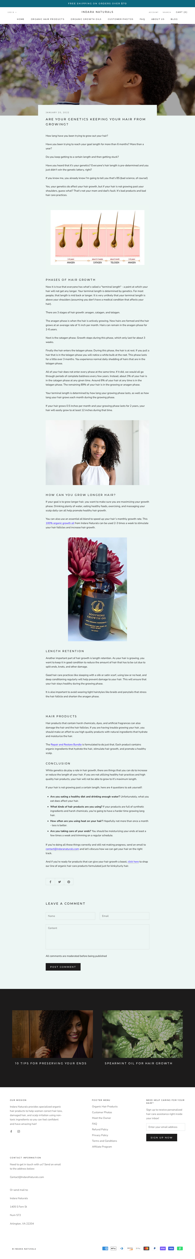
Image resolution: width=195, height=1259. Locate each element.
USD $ (11, 12)
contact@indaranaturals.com (62, 849)
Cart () (181, 12)
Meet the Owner (101, 1118)
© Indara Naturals (24, 1249)
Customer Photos (120, 19)
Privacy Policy (100, 1135)
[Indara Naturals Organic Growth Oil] (97, 589)
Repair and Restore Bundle (66, 744)
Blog (174, 19)
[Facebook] (11, 1131)
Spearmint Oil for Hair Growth (139, 1063)
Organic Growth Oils (86, 19)
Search (167, 12)
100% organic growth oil (60, 523)
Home (21, 19)
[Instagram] (18, 1131)
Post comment (63, 966)
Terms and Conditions (104, 1141)
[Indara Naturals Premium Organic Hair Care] (97, 237)
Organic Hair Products (47, 19)
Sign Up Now (162, 1137)
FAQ (142, 19)
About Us (157, 19)
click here (133, 861)
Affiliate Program (102, 1146)
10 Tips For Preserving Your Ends (51, 1063)
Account (153, 12)
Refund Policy (100, 1129)
